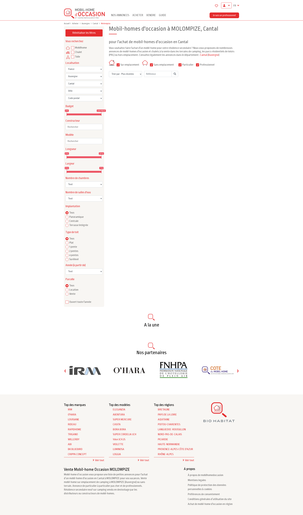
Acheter (137, 15)
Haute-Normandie (169, 444)
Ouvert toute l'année (80, 302)
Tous (71, 212)
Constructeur (72, 120)
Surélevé (74, 259)
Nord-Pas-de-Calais (170, 434)
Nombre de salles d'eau (78, 192)
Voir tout (99, 460)
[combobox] (84, 127)
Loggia (117, 454)
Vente (72, 294)
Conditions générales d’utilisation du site (210, 499)
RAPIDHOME (74, 429)
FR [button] (235, 5)
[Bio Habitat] (219, 421)
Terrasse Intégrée (78, 225)
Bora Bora (119, 429)
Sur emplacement (129, 64)
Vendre (151, 15)
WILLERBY (73, 439)
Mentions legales (197, 480)
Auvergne (86, 23)
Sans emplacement (164, 64)
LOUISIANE (73, 419)
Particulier (187, 64)
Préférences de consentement (204, 494)
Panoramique (76, 217)
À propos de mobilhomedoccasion (205, 475)
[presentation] (65, 371)
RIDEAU (72, 424)
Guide (162, 15)
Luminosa (118, 449)
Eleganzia (119, 409)
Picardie (163, 439)
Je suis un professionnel (224, 15)
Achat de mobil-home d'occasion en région (210, 504)
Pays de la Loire (167, 414)
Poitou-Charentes (169, 424)
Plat (71, 242)
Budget (69, 106)
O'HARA (72, 414)
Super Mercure (122, 419)
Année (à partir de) (75, 265)
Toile (77, 56)
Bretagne (164, 409)
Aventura (119, 414)
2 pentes (73, 251)
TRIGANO (73, 434)
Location (73, 289)
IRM (70, 409)
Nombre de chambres (77, 178)
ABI (70, 444)
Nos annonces (120, 15)
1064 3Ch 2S (119, 439)
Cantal (95, 23)
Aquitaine (164, 419)
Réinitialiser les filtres (84, 32)
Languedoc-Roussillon (172, 429)
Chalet (78, 52)
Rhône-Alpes (165, 454)
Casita (117, 424)
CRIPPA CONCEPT (77, 454)
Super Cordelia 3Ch (124, 434)
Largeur (69, 163)
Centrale (73, 221)
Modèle (69, 134)
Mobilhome (81, 47)
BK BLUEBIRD (75, 449)
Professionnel (207, 64)
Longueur (70, 149)
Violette (118, 444)
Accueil (67, 23)
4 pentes (73, 255)
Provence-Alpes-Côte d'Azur (175, 449)
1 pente (73, 246)
